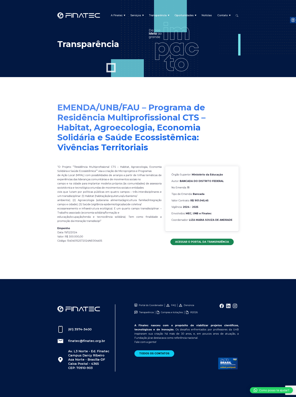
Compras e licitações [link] (172, 312)
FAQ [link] (173, 305)
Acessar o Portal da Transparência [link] (202, 241)
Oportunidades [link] (184, 15)
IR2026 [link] (194, 312)
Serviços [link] (135, 15)
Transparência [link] (158, 15)
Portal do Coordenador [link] (151, 305)
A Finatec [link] (117, 15)
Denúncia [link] (189, 305)
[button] (271, 390)
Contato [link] (222, 15)
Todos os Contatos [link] (154, 353)
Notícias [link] (206, 15)
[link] (78, 15)
